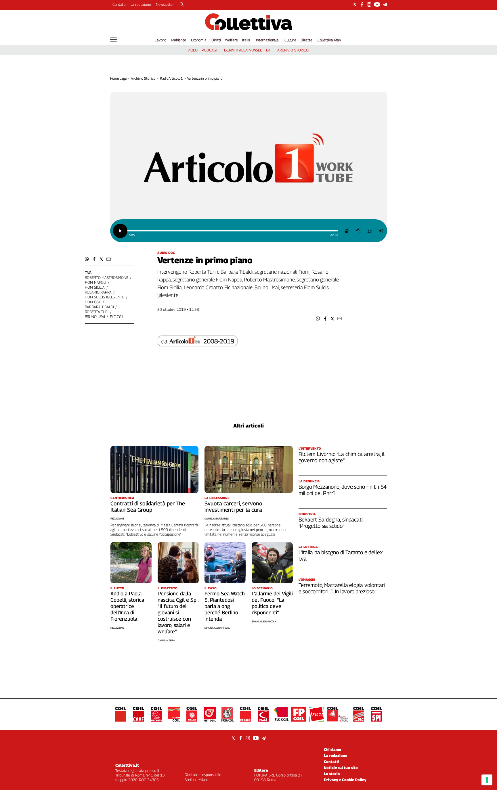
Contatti (119, 4)
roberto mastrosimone (106, 277)
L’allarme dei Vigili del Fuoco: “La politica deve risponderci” (272, 602)
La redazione (141, 4)
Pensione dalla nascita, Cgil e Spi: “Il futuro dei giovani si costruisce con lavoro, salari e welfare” (178, 612)
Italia (246, 40)
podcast (209, 50)
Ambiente (178, 40)
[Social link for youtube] (377, 4)
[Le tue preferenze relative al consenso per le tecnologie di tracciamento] (486, 779)
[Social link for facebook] (362, 4)
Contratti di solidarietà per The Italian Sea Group (147, 506)
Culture (290, 40)
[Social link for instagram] (369, 4)
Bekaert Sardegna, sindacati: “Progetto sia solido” (331, 522)
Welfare (231, 40)
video (193, 50)
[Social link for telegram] (385, 4)
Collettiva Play (329, 40)
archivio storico (293, 50)
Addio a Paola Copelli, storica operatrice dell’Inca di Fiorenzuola (127, 606)
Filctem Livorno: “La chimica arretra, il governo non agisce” (342, 457)
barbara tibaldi (99, 306)
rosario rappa (98, 292)
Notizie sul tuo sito (341, 767)
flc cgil (117, 316)
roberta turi (96, 311)
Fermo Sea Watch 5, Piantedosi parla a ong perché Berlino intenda (224, 606)
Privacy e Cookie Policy (345, 779)
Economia (199, 40)
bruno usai (95, 316)
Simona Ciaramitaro (217, 627)
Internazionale (267, 40)
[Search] (182, 4)
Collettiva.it (127, 765)
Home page (118, 78)
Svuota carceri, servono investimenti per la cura (233, 506)
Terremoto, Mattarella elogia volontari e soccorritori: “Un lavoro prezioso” (342, 588)
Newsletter (165, 4)
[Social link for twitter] (355, 4)
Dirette (306, 40)
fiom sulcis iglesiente (104, 297)
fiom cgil (93, 302)
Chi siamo (332, 749)
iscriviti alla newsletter (247, 50)
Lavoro (160, 40)
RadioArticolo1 (171, 78)
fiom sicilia (95, 287)
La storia (332, 773)
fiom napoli (95, 282)
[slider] (232, 230)
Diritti (216, 40)
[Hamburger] (113, 39)
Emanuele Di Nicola (264, 621)
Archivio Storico (143, 78)
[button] (318, 319)
